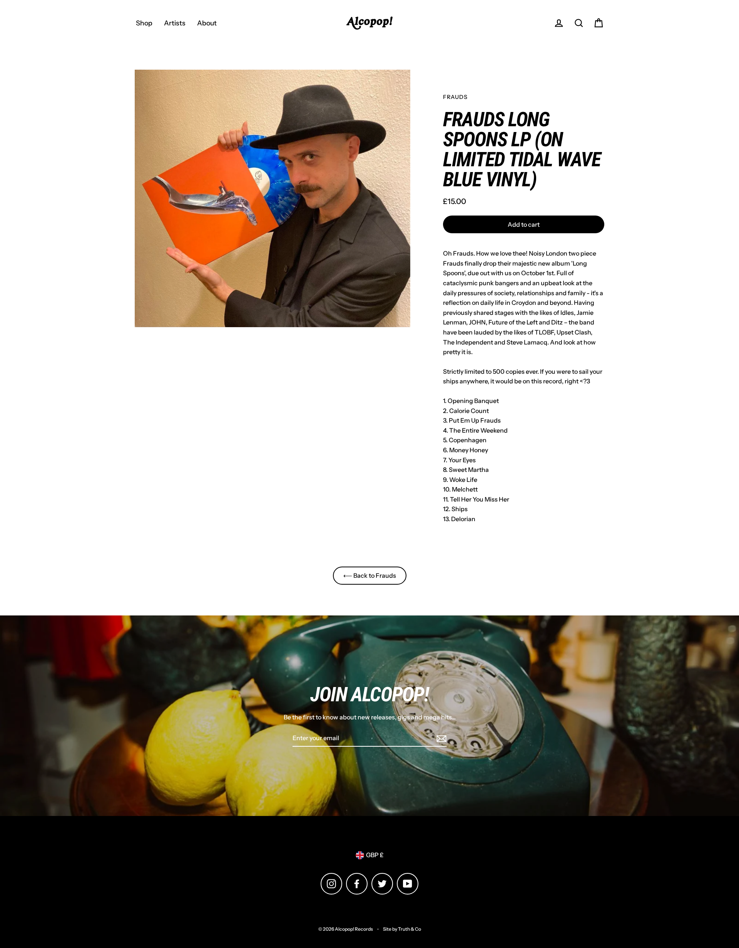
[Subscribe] (440, 738)
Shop (144, 23)
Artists (175, 23)
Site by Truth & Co (402, 929)
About (207, 23)
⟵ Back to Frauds (369, 575)
